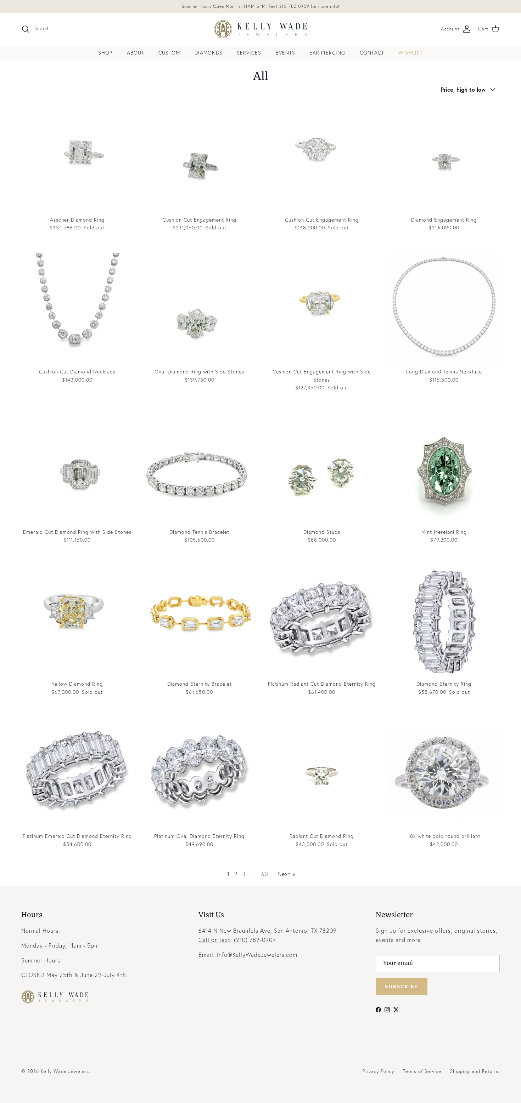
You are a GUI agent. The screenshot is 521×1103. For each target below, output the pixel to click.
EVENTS (285, 52)
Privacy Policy (378, 1071)
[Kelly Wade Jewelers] (261, 29)
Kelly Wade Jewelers (65, 1071)
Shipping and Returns (475, 1071)
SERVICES (249, 52)
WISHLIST (410, 52)
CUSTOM (169, 52)
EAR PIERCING (327, 52)
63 (264, 874)
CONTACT (372, 52)
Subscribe (401, 986)
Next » (286, 874)
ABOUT (135, 52)
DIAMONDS (209, 52)
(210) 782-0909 (237, 939)
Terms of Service (422, 1071)
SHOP (105, 52)
